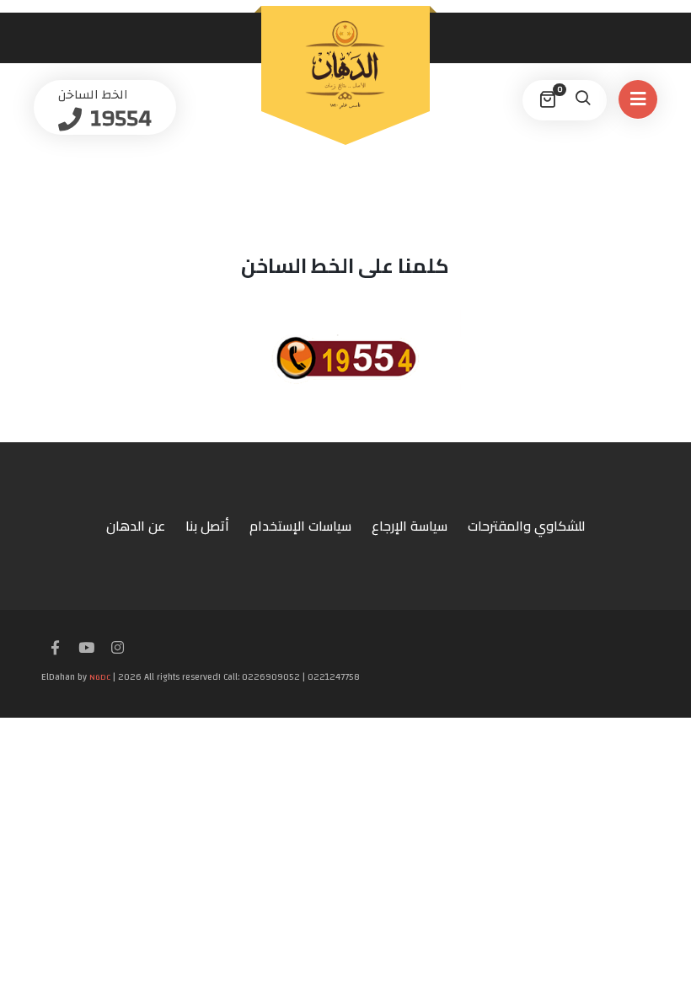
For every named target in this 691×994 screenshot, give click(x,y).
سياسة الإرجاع (409, 525)
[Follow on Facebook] (54, 648)
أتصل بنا (207, 525)
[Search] (582, 100)
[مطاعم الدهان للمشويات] (345, 65)
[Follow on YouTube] (85, 648)
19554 (118, 118)
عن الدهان (135, 525)
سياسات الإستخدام (300, 525)
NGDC (99, 677)
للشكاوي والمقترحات (526, 525)
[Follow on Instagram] (117, 648)
